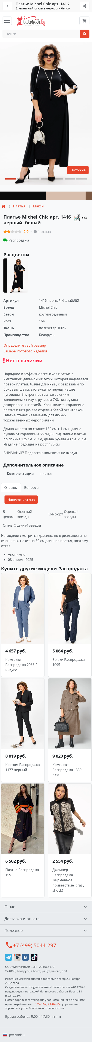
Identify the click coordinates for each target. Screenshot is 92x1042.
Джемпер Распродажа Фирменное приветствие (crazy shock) (68, 880)
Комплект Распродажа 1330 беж (67, 769)
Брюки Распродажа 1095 (68, 662)
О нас (9, 906)
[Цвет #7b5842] (89, 196)
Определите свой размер (24, 345)
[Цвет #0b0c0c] (23, 196)
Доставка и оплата (22, 918)
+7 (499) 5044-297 (34, 945)
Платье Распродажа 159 (22, 872)
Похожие (78, 170)
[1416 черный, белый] (15, 275)
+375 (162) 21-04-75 (46, 1004)
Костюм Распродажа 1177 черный (22, 767)
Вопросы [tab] (31, 487)
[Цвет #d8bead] (66, 196)
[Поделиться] (84, 6)
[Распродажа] (81, 217)
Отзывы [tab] (11, 487)
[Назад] (7, 6)
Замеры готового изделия (25, 351)
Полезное (13, 930)
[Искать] (84, 34)
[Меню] (7, 21)
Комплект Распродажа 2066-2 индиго (21, 664)
